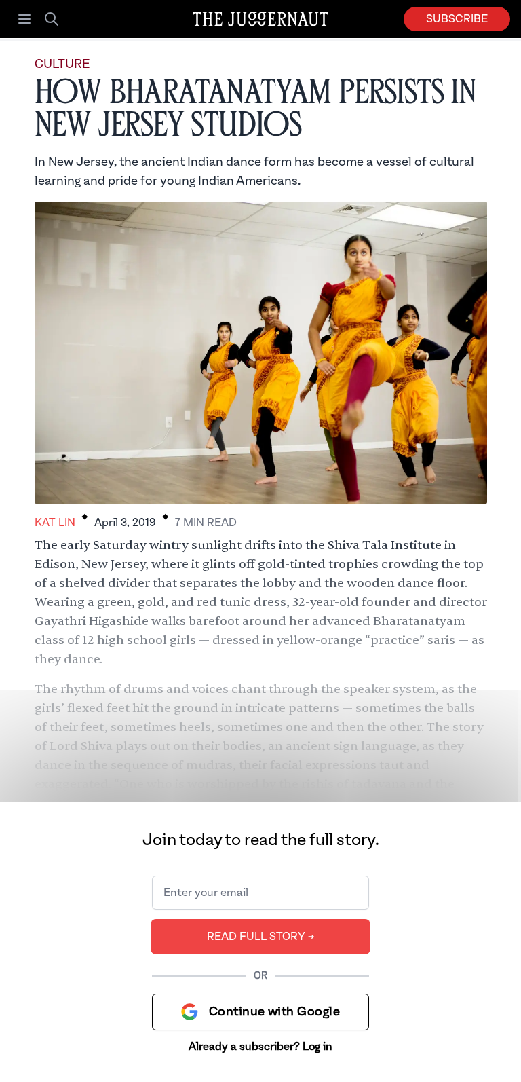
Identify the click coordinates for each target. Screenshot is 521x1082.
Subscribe (457, 19)
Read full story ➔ (261, 937)
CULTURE (62, 64)
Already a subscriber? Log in (260, 1047)
